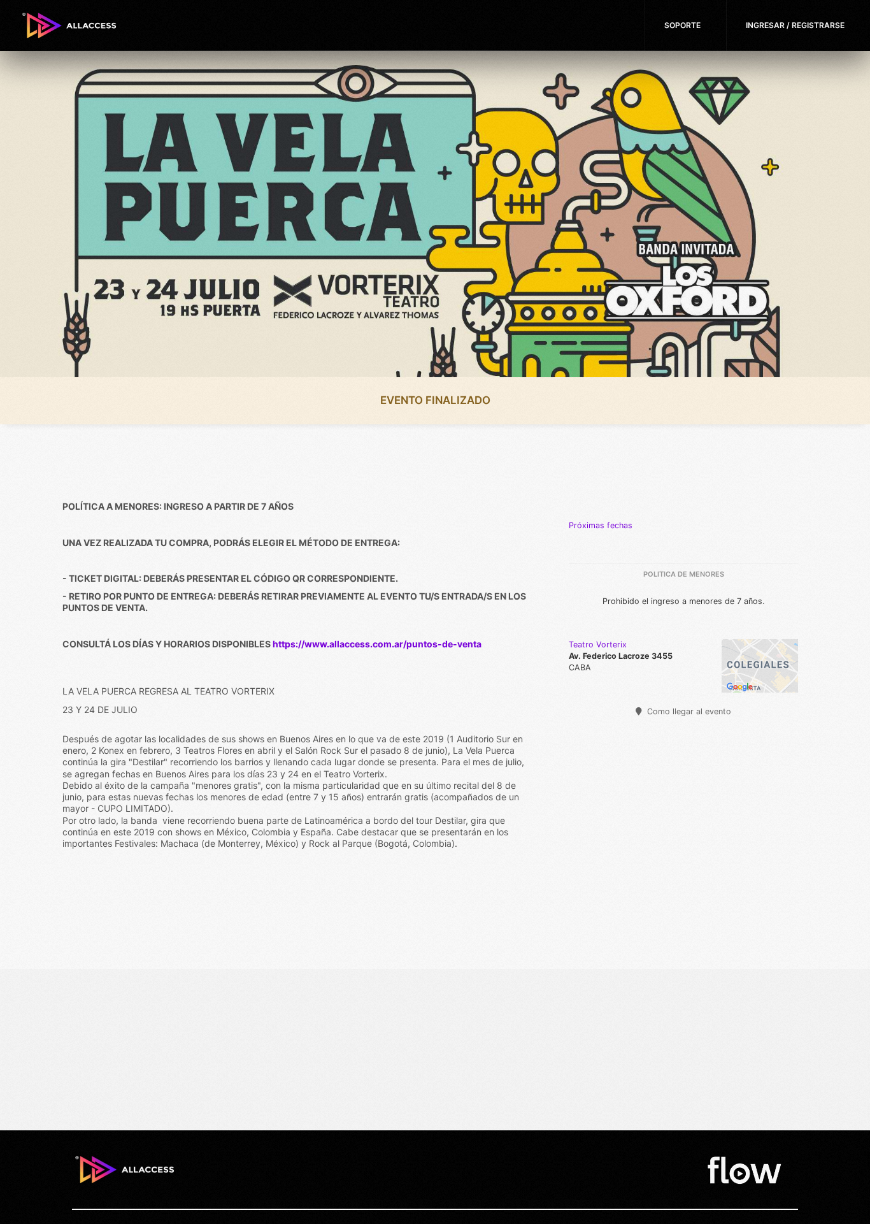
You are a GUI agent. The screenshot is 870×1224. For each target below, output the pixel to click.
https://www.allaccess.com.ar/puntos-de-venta (377, 643)
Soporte (682, 25)
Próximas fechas (600, 525)
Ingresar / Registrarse (795, 25)
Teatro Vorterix (598, 644)
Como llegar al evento (688, 711)
